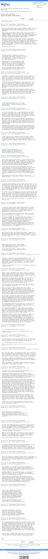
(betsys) (17, 441)
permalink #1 (3, 50)
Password (2, 9)
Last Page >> (31, 19)
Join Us (6, 9)
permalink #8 (3, 181)
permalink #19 (3, 421)
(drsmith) (13, 203)
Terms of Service (26, 554)
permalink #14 (3, 325)
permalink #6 (3, 144)
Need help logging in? (39, 7)
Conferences (10, 8)
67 (7, 25)
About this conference (13, 11)
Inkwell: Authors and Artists (22, 11)
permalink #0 (3, 25)
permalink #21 (3, 452)
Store (22, 8)
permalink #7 (3, 156)
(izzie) (24, 452)
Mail (19, 8)
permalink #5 (3, 133)
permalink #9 (3, 203)
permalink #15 (3, 336)
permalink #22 (3, 463)
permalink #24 (3, 505)
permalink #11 (3, 239)
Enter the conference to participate (16, 544)
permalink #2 (3, 73)
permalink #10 (3, 229)
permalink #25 (3, 519)
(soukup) (17, 181)
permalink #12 (3, 254)
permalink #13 (3, 269)
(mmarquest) (17, 73)
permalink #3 (3, 98)
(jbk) (16, 50)
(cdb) (19, 25)
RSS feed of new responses (24, 546)
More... (2, 538)
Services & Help (26, 8)
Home (2, 8)
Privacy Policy (21, 554)
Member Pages (15, 8)
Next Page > (32, 18)
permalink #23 (3, 485)
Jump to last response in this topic (7, 21)
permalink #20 (3, 441)
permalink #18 (3, 407)
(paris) (29, 254)
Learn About (6, 8)
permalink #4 (3, 109)
